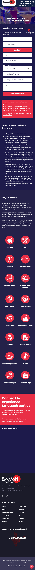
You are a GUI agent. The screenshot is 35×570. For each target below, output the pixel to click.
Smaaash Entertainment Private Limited (17, 561)
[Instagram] (7, 496)
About (4, 509)
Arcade (4, 521)
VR (20, 515)
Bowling (21, 509)
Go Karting (22, 506)
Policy (21, 521)
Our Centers (6, 515)
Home (4, 506)
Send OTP (17, 50)
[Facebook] (2, 496)
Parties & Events (7, 512)
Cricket (21, 512)
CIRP (8, 566)
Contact (22, 518)
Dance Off (5, 518)
